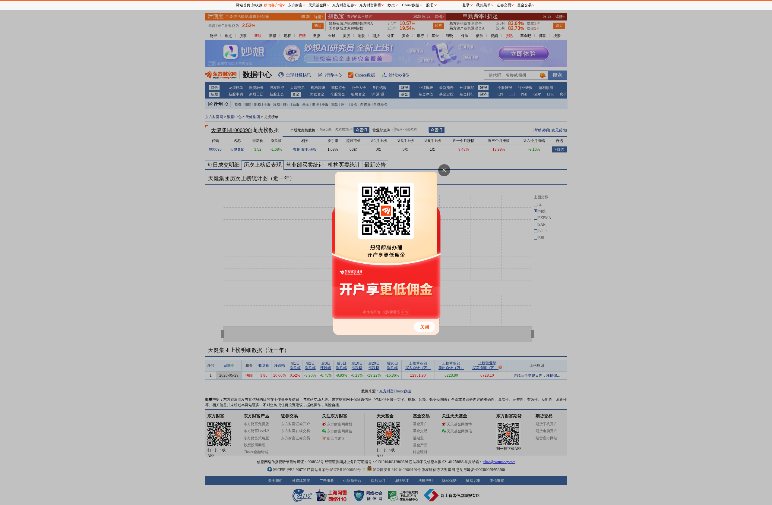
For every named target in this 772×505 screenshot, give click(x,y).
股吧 (429, 5)
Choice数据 (410, 5)
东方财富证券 (343, 5)
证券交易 (504, 5)
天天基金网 (317, 5)
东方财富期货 (370, 5)
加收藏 (257, 5)
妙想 (391, 5)
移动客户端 (273, 5)
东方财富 (295, 5)
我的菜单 (483, 5)
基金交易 (524, 5)
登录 (466, 5)
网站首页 (243, 5)
